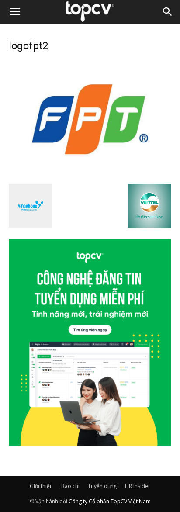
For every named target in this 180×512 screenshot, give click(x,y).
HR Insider (137, 486)
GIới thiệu (41, 486)
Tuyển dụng (102, 486)
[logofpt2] (90, 174)
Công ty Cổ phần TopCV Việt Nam (110, 501)
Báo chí (70, 486)
